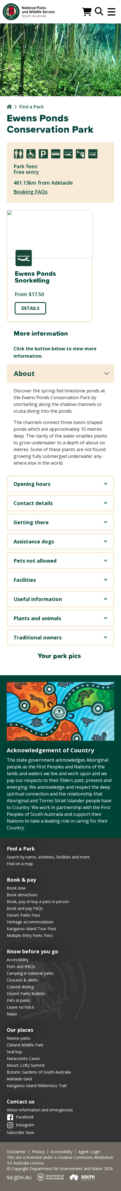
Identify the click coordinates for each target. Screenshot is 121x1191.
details (30, 308)
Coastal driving (20, 986)
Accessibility (17, 959)
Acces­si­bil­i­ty (61, 1152)
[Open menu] (111, 12)
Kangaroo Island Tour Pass (31, 928)
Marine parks (18, 1038)
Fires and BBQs (21, 966)
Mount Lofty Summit (26, 1065)
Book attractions (22, 894)
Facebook (25, 1117)
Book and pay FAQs (25, 908)
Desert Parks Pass (23, 915)
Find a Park (31, 107)
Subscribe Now (20, 1132)
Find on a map (20, 863)
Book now (16, 888)
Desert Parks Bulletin (26, 993)
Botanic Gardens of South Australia (39, 1072)
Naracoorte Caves (23, 1058)
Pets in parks (18, 1000)
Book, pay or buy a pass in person (38, 901)
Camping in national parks (30, 973)
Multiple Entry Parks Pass (30, 935)
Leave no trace (20, 1007)
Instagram (25, 1124)
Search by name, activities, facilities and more (48, 857)
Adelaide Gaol (19, 1078)
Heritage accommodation (30, 922)
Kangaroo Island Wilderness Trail (36, 1085)
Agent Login (89, 1152)
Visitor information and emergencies (40, 1110)
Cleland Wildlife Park (25, 1045)
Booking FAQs (31, 191)
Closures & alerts (22, 980)
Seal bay (14, 1051)
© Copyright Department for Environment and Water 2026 (60, 1168)
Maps (12, 1014)
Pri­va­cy (38, 1152)
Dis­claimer (16, 1152)
